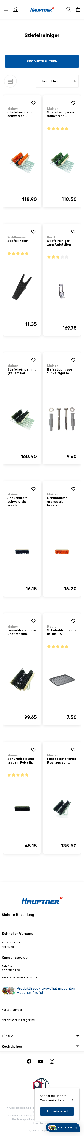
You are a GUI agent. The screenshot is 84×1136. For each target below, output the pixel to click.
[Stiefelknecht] (22, 287)
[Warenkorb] (77, 9)
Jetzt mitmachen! (57, 1111)
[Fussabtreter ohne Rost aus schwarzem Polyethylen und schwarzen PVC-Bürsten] (62, 809)
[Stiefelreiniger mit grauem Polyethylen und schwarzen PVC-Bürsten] (22, 419)
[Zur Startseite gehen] (42, 9)
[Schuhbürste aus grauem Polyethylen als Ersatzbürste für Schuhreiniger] (22, 809)
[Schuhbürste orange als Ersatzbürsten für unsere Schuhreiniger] (62, 551)
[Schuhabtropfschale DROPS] (62, 680)
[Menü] (6, 9)
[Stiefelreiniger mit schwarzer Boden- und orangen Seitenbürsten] (22, 162)
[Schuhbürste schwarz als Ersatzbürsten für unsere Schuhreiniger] (22, 551)
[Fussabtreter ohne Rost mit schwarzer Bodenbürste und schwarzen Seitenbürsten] (22, 680)
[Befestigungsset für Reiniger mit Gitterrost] (62, 419)
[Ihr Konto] (16, 9)
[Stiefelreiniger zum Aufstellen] (62, 291)
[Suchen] (68, 9)
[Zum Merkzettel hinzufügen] (33, 103)
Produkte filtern (42, 61)
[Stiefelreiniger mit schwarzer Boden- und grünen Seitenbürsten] (62, 162)
